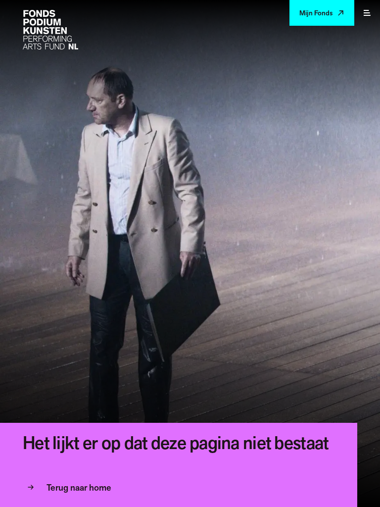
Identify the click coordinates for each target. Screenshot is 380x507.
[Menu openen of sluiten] (367, 13)
